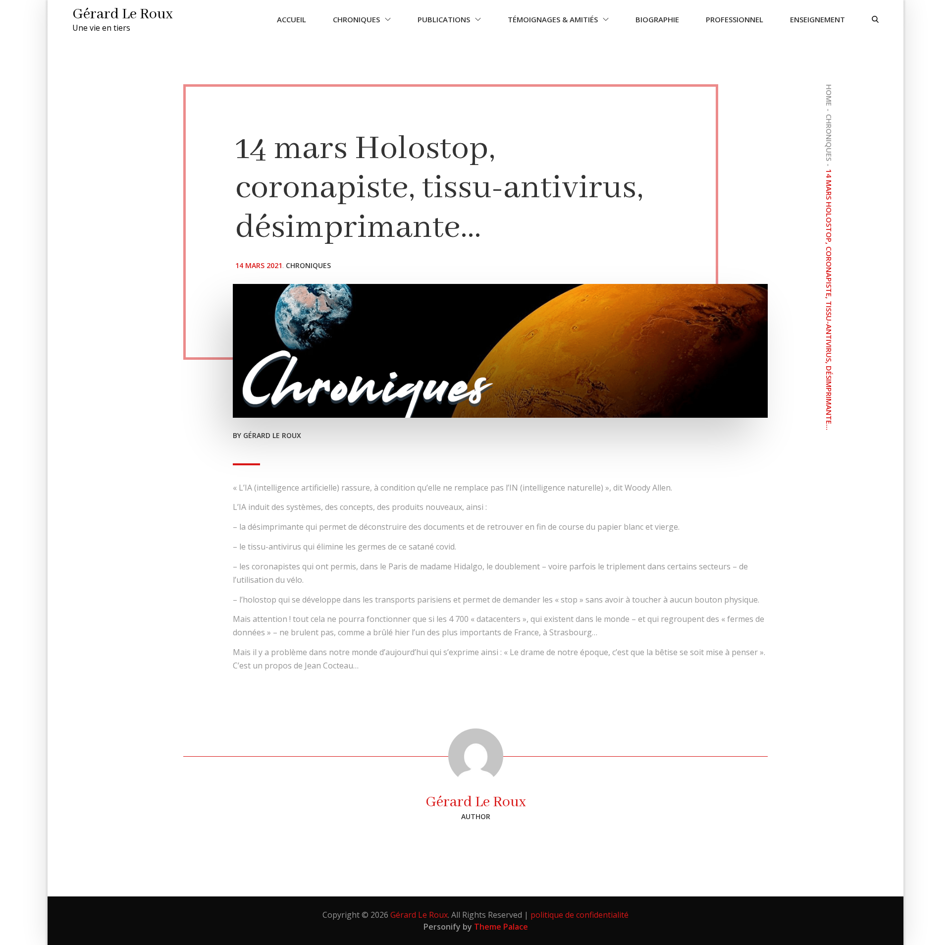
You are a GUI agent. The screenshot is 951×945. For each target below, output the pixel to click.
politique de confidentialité (579, 914)
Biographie (657, 19)
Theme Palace (501, 926)
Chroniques (356, 19)
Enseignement (817, 19)
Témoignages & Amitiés (553, 19)
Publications (444, 19)
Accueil (291, 19)
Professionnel (734, 19)
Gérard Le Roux (122, 14)
